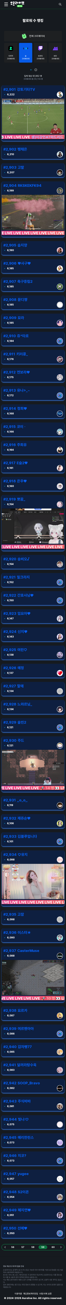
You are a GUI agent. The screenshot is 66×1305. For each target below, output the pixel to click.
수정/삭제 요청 (45, 1293)
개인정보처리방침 (30, 1293)
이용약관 (18, 1293)
